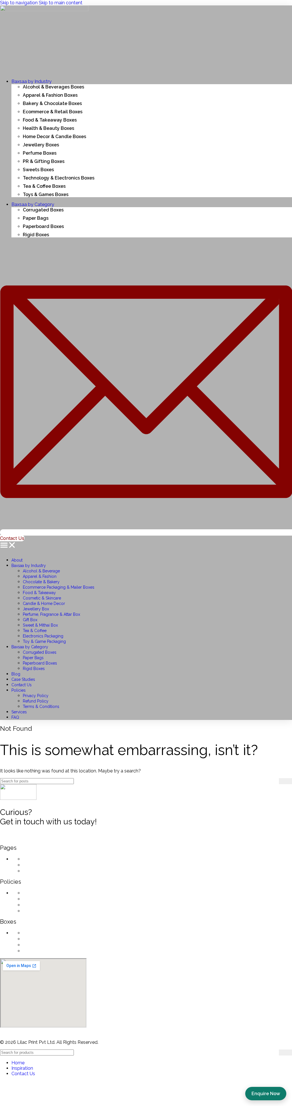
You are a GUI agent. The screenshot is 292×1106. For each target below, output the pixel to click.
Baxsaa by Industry (28, 565)
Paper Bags (33, 657)
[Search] (285, 781)
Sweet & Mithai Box (40, 625)
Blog (15, 674)
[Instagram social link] (20, 838)
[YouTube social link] (34, 838)
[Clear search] (274, 781)
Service (32, 865)
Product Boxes (40, 945)
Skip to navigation (19, 2)
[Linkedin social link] (48, 838)
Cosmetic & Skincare (42, 598)
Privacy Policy (35, 695)
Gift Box (30, 619)
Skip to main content (60, 2)
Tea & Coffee (34, 630)
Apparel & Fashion (39, 576)
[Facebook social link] (5, 838)
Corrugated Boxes (39, 652)
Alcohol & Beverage (41, 571)
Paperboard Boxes (40, 663)
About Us (34, 859)
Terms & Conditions (41, 706)
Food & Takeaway (39, 592)
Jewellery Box (36, 609)
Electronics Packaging (43, 636)
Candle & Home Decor (44, 603)
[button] (146, 545)
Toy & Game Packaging (44, 641)
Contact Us (21, 685)
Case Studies (23, 679)
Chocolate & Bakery (41, 582)
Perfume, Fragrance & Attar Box (51, 614)
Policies (18, 690)
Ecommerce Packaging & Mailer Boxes (58, 587)
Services (19, 712)
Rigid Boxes (34, 668)
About (17, 560)
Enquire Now (266, 1093)
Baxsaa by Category (29, 647)
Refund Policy (35, 701)
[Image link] (18, 798)
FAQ (15, 717)
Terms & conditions (46, 905)
